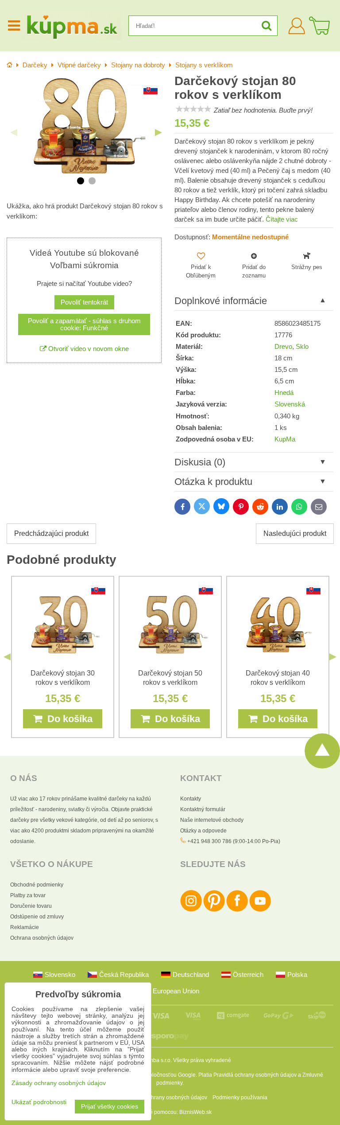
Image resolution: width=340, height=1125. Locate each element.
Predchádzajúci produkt (51, 533)
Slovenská (289, 404)
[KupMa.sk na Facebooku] (237, 910)
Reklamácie (24, 927)
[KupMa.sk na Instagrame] (191, 910)
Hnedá (284, 392)
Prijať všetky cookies (109, 1106)
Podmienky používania (239, 1097)
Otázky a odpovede (203, 831)
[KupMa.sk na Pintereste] (214, 910)
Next (158, 132)
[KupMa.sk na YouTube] (260, 910)
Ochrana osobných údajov (41, 938)
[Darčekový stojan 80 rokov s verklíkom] (86, 126)
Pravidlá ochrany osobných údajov (255, 1075)
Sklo (302, 346)
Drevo (283, 346)
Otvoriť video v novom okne (87, 348)
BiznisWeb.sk (195, 1112)
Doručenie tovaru (31, 906)
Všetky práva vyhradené (202, 1060)
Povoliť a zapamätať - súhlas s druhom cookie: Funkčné (84, 324)
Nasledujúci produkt (294, 533)
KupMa (284, 439)
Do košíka (67, 718)
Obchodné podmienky (36, 885)
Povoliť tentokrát (84, 302)
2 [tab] (92, 180)
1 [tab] (80, 180)
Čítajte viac (282, 219)
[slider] (193, 109)
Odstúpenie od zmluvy (37, 917)
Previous (14, 132)
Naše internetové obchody (211, 820)
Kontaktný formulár (202, 809)
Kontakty (190, 799)
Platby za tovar (28, 895)
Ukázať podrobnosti (39, 1102)
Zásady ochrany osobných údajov (166, 1097)
